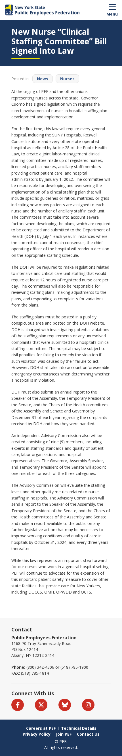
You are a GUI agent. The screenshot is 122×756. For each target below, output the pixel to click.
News (42, 78)
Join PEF (63, 734)
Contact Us (88, 734)
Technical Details (78, 728)
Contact (21, 629)
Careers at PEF (41, 728)
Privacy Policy (37, 734)
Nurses (67, 78)
